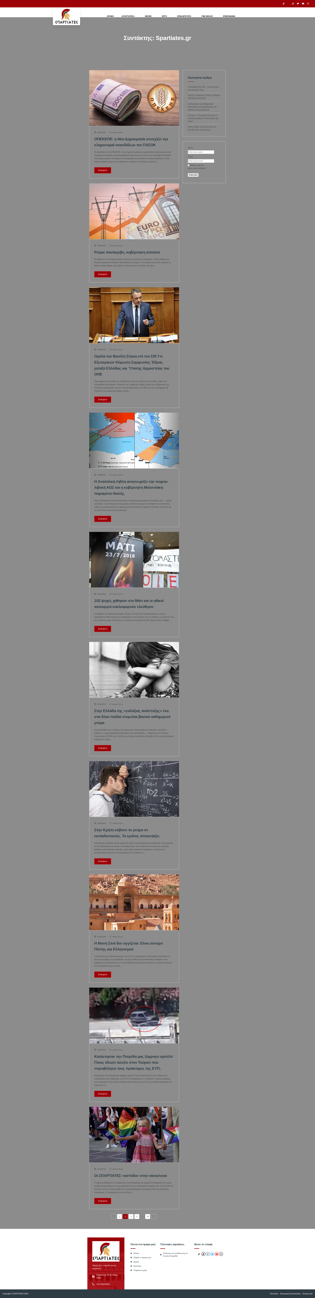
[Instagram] (308, 3)
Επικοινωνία (229, 16)
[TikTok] (284, 3)
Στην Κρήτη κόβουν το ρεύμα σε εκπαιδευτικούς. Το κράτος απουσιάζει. (127, 833)
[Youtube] (303, 3)
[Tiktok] (293, 3)
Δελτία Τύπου (118, 132)
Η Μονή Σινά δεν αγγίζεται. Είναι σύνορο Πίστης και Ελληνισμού (128, 946)
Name (190, 148)
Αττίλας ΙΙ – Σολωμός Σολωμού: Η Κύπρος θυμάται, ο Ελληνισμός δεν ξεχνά (203, 118)
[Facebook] (288, 4)
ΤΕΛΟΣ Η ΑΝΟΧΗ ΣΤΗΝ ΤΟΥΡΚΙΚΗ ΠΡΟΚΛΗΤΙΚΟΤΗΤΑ (204, 96)
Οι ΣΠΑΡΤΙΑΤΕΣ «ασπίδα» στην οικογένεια (130, 1176)
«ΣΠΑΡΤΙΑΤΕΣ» (128, 16)
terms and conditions (197, 168)
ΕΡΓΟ (164, 16)
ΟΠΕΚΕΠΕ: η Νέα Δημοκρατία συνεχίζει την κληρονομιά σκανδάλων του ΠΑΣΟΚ (131, 142)
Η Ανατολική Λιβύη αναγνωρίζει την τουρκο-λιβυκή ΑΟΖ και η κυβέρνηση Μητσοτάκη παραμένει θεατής (131, 487)
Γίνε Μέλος (207, 16)
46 (148, 1217)
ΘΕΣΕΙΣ (148, 16)
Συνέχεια (102, 170)
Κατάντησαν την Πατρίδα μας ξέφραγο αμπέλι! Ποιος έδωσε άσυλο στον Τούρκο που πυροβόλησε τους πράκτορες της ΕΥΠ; (133, 1062)
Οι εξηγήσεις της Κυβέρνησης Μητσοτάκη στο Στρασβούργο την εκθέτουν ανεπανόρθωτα (202, 107)
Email (190, 157)
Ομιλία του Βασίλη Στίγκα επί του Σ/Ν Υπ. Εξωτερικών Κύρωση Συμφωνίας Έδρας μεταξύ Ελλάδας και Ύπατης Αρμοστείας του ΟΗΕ (131, 365)
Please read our (197, 166)
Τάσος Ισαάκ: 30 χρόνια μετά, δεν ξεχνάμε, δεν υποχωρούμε (202, 128)
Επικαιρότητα (184, 16)
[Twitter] (298, 3)
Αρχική (110, 16)
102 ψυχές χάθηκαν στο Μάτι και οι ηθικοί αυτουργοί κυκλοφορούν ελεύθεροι (129, 604)
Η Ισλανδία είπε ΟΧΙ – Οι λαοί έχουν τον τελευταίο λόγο (203, 88)
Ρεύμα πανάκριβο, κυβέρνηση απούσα (127, 252)
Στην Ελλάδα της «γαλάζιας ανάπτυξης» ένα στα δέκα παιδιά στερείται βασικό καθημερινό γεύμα (132, 717)
